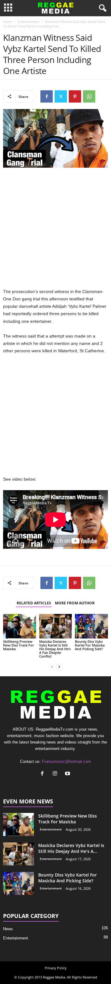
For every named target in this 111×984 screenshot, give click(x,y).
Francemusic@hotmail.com (66, 761)
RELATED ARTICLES (34, 603)
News (8, 929)
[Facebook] (46, 96)
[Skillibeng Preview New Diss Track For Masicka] (19, 626)
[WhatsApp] (89, 96)
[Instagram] (56, 774)
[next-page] (59, 666)
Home (7, 21)
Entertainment (28, 21)
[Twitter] (61, 96)
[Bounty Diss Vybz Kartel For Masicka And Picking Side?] (91, 626)
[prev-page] (52, 666)
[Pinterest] (75, 96)
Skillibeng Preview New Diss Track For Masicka (18, 645)
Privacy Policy (56, 968)
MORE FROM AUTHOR (75, 603)
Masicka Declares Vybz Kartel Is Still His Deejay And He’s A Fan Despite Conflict (55, 648)
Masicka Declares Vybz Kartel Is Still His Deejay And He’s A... (71, 848)
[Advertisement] (55, 229)
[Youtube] (68, 774)
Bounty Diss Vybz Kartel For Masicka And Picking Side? (90, 645)
